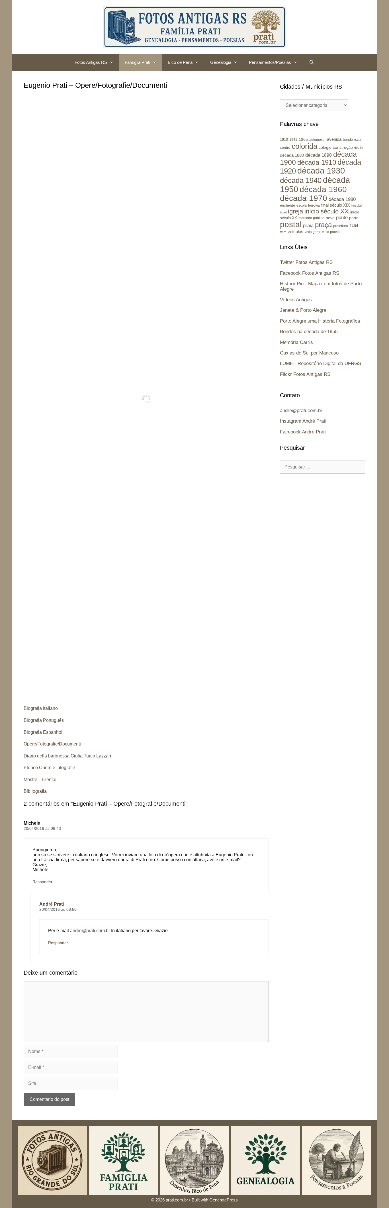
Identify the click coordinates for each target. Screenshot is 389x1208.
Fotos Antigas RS (91, 62)
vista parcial (331, 232)
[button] (113, 62)
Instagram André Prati (303, 421)
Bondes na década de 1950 (308, 331)
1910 (284, 139)
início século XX (326, 211)
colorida (304, 146)
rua (353, 225)
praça (323, 225)
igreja (295, 211)
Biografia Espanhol (43, 732)
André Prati (51, 904)
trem (283, 232)
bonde (348, 139)
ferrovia (314, 205)
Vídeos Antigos (296, 299)
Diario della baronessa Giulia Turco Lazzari (67, 755)
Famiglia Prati (137, 62)
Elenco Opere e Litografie (49, 767)
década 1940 (301, 180)
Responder (42, 882)
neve (330, 218)
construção (343, 147)
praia (308, 225)
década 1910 (316, 162)
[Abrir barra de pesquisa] (311, 62)
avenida (334, 139)
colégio (325, 147)
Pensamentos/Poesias (270, 62)
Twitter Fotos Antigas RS (306, 262)
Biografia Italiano (41, 708)
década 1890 (318, 155)
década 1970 (303, 198)
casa (357, 139)
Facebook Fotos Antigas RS (309, 273)
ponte (342, 217)
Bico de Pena (180, 62)
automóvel (317, 140)
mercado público (311, 218)
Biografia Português (44, 720)
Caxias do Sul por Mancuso (309, 353)
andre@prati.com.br (90, 930)
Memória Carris (296, 342)
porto (354, 217)
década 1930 (321, 170)
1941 (293, 139)
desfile (358, 147)
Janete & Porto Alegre (303, 310)
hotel (283, 212)
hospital (356, 205)
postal (291, 224)
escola (301, 205)
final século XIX (335, 205)
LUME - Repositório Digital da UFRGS (320, 363)
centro (285, 147)
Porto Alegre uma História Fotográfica (320, 321)
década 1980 (342, 199)
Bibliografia (35, 791)
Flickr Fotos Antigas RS (305, 374)
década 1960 (323, 189)
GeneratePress (223, 1199)
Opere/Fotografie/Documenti (52, 743)
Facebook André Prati (303, 432)
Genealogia (220, 62)
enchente (287, 205)
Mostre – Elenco (40, 779)
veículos (295, 231)
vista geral (313, 232)
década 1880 (292, 155)
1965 (303, 139)
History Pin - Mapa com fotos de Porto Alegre (321, 286)
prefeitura (340, 226)
